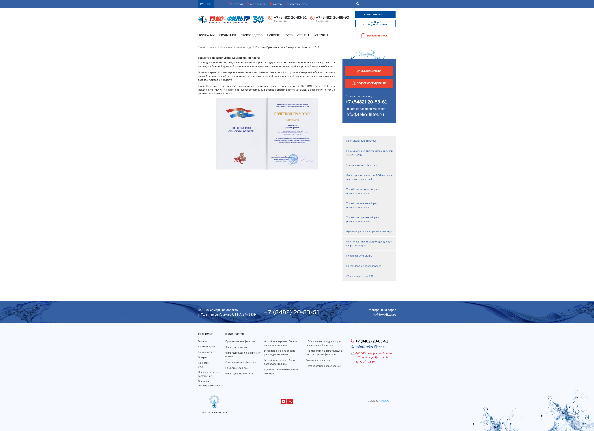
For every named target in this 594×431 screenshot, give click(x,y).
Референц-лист (377, 35)
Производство (252, 35)
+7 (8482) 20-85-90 (332, 17)
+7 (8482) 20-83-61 (290, 17)
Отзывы (303, 35)
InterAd (385, 400)
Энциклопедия (206, 346)
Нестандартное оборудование (363, 265)
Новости (273, 35)
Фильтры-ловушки (236, 347)
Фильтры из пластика (318, 360)
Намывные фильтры (236, 367)
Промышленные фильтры (361, 140)
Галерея (202, 357)
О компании (205, 35)
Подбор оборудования (371, 83)
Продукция (227, 35)
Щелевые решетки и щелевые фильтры (369, 231)
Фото (289, 35)
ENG (209, 4)
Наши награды (244, 47)
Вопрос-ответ (206, 351)
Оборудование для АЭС (360, 276)
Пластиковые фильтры (359, 255)
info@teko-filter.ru (364, 114)
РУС (202, 4)
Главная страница (207, 47)
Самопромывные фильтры (361, 164)
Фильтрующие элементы (239, 373)
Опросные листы (375, 14)
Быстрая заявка (370, 70)
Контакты (321, 35)
